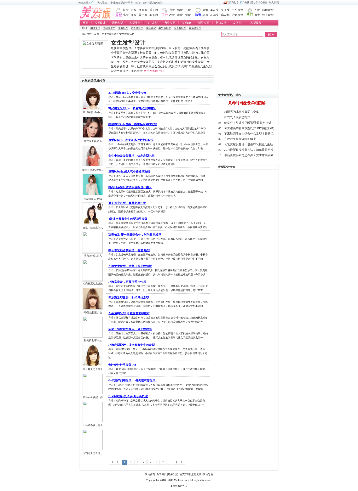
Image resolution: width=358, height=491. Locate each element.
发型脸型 (134, 22)
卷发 (172, 15)
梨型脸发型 (164, 28)
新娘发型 (268, 10)
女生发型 (152, 22)
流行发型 (117, 22)
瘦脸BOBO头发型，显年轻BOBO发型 (132, 124)
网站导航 (102, 2)
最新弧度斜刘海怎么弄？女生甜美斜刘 (248, 155)
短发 (188, 15)
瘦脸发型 (151, 28)
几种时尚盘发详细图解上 (240, 139)
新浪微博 (233, 2)
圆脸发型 (95, 28)
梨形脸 (153, 15)
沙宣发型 (237, 15)
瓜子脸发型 (180, 28)
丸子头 (225, 10)
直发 (172, 10)
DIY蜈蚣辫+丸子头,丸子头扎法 (128, 396)
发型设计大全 (227, 167)
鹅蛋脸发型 (137, 28)
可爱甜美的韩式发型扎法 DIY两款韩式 (249, 128)
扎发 (188, 10)
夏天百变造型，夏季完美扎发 (127, 203)
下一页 (179, 462)
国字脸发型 (109, 28)
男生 (257, 15)
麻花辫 (225, 15)
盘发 (180, 15)
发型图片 (238, 22)
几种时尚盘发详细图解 (247, 103)
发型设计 (100, 22)
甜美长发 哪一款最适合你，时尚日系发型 (134, 234)
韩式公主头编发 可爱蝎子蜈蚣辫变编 (247, 122)
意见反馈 (196, 474)
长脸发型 (123, 28)
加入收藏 (274, 2)
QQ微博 (245, 2)
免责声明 (185, 474)
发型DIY (187, 22)
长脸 (126, 10)
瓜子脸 (153, 10)
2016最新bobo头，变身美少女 (127, 92)
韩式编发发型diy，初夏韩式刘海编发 (132, 108)
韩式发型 (268, 15)
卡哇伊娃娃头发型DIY (122, 364)
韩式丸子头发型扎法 (237, 117)
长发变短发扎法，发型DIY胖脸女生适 (248, 144)
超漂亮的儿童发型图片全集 (241, 111)
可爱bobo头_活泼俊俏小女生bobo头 (131, 140)
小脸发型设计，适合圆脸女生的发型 (131, 344)
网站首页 (150, 474)
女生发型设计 (128, 42)
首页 (85, 22)
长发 (257, 10)
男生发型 (169, 22)
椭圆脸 (143, 10)
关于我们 (162, 474)
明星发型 (203, 22)
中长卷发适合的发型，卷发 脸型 (129, 250)
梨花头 (214, 10)
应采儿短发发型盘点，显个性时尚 (130, 329)
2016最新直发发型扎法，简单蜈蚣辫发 (248, 149)
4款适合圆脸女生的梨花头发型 (128, 218)
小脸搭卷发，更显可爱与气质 (127, 281)
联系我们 (173, 474)
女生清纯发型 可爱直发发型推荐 (129, 313)
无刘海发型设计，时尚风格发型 (128, 297)
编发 (180, 10)
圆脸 (134, 15)
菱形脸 (143, 15)
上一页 (115, 462)
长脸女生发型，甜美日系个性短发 (130, 266)
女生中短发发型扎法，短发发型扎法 (131, 155)
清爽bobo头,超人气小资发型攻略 (129, 171)
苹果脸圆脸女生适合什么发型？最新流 (248, 133)
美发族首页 (84, 2)
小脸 (126, 15)
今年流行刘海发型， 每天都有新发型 (132, 380)
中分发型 (237, 10)
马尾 (205, 15)
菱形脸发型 (195, 28)
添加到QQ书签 (259, 2)
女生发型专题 (109, 34)
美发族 (97, 12)
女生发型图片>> (154, 71)
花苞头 (214, 15)
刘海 (205, 10)
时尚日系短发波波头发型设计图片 (130, 187)
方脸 (134, 10)
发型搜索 (255, 22)
